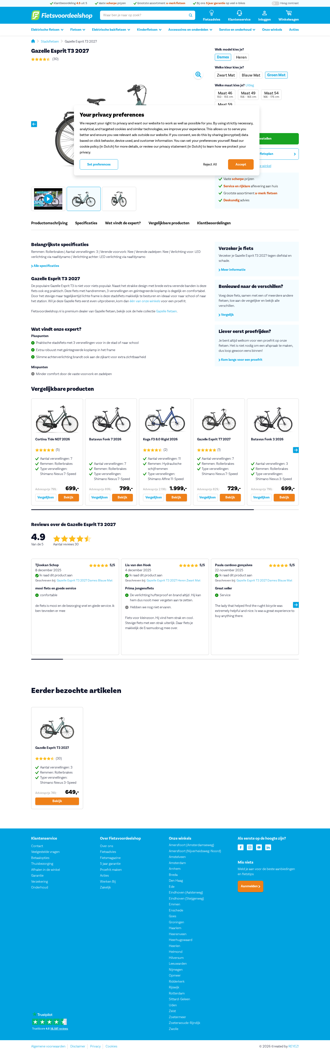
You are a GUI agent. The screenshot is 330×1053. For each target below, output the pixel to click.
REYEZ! (293, 1046)
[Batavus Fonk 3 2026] (273, 452)
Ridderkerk (177, 981)
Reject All (210, 164)
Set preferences (99, 164)
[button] (34, 124)
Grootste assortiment (160, 3)
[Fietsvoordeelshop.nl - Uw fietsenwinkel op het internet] (61, 15)
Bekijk (68, 497)
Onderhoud (39, 887)
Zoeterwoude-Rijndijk (184, 1023)
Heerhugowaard (180, 940)
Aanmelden (249, 886)
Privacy (95, 1046)
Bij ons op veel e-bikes (220, 3)
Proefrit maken (111, 870)
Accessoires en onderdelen (188, 30)
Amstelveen (177, 857)
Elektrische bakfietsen (109, 30)
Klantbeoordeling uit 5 (70, 3)
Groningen (176, 922)
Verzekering (39, 882)
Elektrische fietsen (45, 30)
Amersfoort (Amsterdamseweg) (191, 845)
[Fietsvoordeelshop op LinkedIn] (268, 847)
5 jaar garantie (110, 864)
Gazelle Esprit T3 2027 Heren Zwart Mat (174, 580)
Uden (173, 1005)
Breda (173, 875)
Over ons (106, 846)
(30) (55, 59)
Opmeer (175, 975)
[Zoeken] (190, 15)
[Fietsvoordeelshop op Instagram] (250, 847)
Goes (172, 916)
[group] (48, 199)
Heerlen (174, 946)
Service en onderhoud (235, 30)
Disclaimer (77, 1046)
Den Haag (176, 881)
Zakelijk (105, 887)
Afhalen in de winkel (45, 870)
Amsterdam (177, 863)
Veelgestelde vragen (45, 852)
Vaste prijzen (112, 3)
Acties (294, 30)
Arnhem (174, 869)
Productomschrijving (49, 223)
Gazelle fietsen (166, 311)
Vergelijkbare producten (169, 223)
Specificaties (86, 223)
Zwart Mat (226, 75)
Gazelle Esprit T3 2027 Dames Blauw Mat (85, 580)
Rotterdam (177, 993)
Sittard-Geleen (179, 999)
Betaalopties (40, 858)
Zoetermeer (177, 1017)
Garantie (37, 875)
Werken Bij (108, 882)
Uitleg (249, 85)
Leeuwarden (178, 964)
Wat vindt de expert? (123, 223)
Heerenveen (178, 934)
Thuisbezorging (42, 864)
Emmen (174, 904)
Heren (241, 57)
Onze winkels (272, 30)
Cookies (111, 1046)
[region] (166, 140)
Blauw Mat (251, 75)
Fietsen (75, 30)
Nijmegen (176, 970)
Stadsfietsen (50, 41)
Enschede (176, 910)
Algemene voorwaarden (48, 1046)
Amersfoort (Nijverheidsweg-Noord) (195, 851)
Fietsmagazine (110, 858)
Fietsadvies (108, 852)
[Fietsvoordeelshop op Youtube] (259, 847)
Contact (37, 846)
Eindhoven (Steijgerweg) (186, 898)
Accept (241, 164)
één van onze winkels (144, 301)
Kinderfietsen (147, 30)
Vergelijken (45, 497)
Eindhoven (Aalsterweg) (186, 892)
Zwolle (173, 1029)
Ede (171, 887)
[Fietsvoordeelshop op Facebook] (241, 847)
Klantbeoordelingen (214, 223)
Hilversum (176, 958)
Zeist (172, 1011)
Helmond (175, 952)
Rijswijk (174, 987)
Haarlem (175, 928)
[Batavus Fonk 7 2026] (111, 452)
